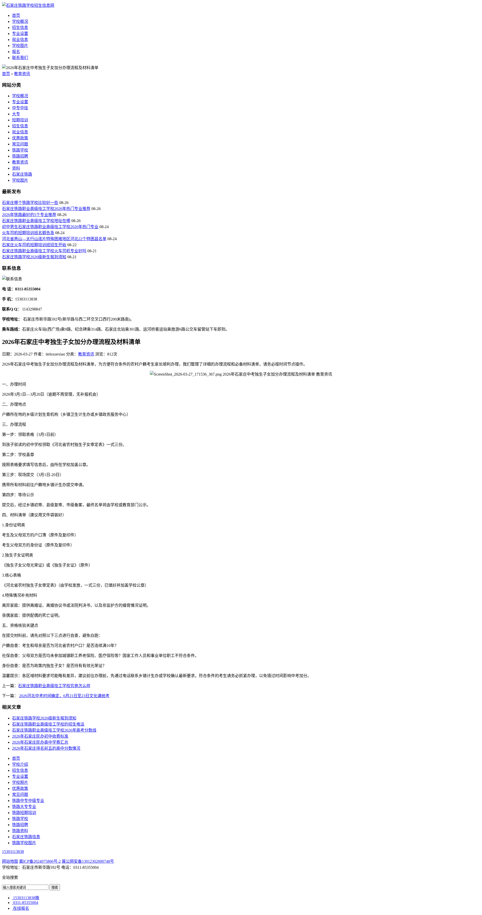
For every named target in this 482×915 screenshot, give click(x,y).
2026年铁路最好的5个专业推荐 (29, 215)
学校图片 (20, 45)
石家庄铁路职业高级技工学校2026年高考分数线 (54, 730)
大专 (16, 114)
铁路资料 (20, 831)
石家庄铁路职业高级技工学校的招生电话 (48, 724)
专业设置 (20, 33)
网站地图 (10, 861)
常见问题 (20, 144)
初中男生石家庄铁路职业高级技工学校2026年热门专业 (50, 227)
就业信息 (20, 39)
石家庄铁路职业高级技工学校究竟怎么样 (54, 686)
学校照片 (20, 782)
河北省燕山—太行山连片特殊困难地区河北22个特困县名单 (54, 239)
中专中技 (20, 108)
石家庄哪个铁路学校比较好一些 (30, 202)
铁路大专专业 (24, 806)
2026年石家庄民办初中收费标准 (40, 736)
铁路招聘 (20, 156)
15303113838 (13, 851)
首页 (16, 15)
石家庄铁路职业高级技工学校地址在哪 (36, 221)
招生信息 (20, 27)
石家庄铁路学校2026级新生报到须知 (34, 257)
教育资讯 (22, 74)
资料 (16, 168)
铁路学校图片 (24, 843)
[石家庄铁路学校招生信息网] (28, 5)
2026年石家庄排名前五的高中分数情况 (46, 748)
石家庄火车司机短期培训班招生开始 (34, 245)
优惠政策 (20, 138)
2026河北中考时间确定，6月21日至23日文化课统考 (64, 696)
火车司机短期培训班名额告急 (28, 233)
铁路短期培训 (24, 812)
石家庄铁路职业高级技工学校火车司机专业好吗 (44, 251)
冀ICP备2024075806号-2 (40, 861)
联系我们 (20, 58)
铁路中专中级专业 (28, 800)
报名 (16, 51)
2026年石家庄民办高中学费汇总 (40, 742)
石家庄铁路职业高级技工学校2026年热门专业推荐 (46, 209)
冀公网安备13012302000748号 (88, 861)
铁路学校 (20, 150)
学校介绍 (20, 764)
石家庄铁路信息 (26, 837)
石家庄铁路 (22, 174)
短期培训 (20, 120)
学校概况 (20, 21)
